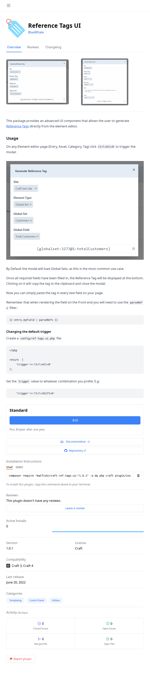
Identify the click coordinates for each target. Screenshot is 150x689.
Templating (15, 600)
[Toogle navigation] (8, 5)
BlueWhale (36, 32)
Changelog (53, 47)
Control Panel (36, 600)
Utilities (56, 600)
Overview (14, 47)
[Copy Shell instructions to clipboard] (138, 475)
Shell (9, 467)
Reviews (33, 47)
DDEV (19, 467)
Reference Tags (17, 126)
